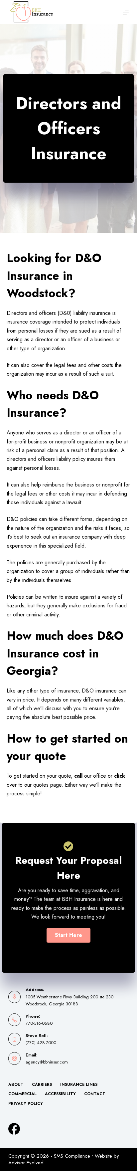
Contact (94, 1094)
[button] (68, 935)
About (16, 1085)
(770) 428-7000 (41, 1042)
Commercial (22, 1094)
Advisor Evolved (26, 1162)
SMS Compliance (72, 1156)
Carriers (42, 1085)
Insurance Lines (78, 1085)
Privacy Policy (25, 1104)
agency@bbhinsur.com (47, 1062)
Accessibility (60, 1094)
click (119, 776)
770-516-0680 (39, 1023)
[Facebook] (14, 1129)
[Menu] (126, 12)
